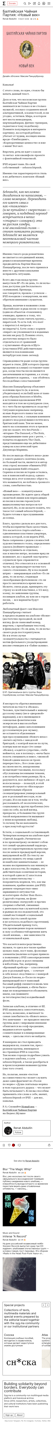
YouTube (38, 1421)
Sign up (9, 1415)
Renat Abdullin (10, 18)
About (20, 1415)
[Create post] (34, 3)
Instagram (30, 1421)
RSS (49, 1421)
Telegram (16, 1421)
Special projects (14, 1305)
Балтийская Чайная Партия (20, 1110)
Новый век (28, 1106)
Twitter (44, 1421)
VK (25, 1421)
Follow (18, 1132)
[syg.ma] (4, 3)
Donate (12, 3)
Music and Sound (11, 1233)
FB (22, 1421)
